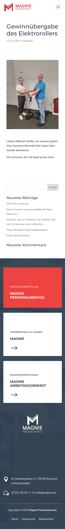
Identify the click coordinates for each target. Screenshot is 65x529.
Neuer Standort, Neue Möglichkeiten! (26, 230)
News (15, 519)
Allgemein (27, 40)
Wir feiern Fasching (17, 203)
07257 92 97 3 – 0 (22, 493)
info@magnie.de (46, 493)
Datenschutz (46, 519)
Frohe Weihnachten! (17, 235)
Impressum (28, 519)
